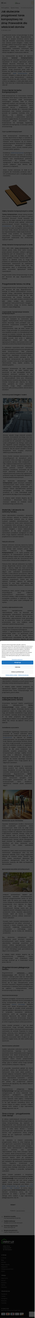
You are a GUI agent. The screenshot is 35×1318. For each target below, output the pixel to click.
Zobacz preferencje (17, 672)
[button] (32, 643)
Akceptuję (17, 662)
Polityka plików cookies (11, 675)
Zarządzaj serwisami (17, 659)
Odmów (17, 667)
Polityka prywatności (23, 675)
